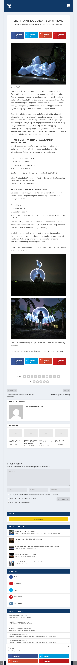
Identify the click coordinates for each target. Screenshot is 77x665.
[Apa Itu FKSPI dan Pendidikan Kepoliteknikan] (11, 563)
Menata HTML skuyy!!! (59, 441)
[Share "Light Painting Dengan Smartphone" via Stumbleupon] (51, 376)
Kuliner (38, 533)
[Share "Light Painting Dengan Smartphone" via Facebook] (24, 376)
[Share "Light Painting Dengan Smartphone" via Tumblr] (36, 376)
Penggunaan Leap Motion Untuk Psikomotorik (30, 441)
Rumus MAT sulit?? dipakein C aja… (45, 441)
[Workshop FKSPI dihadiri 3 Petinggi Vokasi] (11, 540)
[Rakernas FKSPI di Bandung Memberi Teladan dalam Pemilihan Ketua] (11, 548)
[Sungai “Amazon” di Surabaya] (11, 532)
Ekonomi (33, 533)
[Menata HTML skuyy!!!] (61, 433)
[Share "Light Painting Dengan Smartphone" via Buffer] (47, 376)
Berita (24, 548)
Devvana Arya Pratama (29, 24)
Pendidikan (43, 533)
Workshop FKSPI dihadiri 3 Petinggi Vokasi (28, 539)
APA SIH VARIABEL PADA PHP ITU (15, 441)
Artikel (49, 24)
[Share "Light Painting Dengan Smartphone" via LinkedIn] (43, 376)
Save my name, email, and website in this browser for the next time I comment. (34, 495)
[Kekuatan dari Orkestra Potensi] (11, 555)
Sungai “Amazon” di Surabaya (25, 531)
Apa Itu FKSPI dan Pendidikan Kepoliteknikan (29, 562)
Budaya (28, 533)
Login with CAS (38, 519)
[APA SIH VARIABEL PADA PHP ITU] (15, 433)
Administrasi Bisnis (15, 622)
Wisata (58, 533)
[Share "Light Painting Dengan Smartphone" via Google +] (32, 376)
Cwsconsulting (14, 616)
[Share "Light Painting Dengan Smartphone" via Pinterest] (39, 376)
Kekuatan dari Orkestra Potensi (25, 554)
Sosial (48, 533)
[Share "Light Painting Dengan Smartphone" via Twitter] (28, 376)
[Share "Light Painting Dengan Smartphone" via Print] (58, 376)
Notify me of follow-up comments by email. (23, 498)
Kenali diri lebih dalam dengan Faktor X (24, 630)
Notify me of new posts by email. (20, 502)
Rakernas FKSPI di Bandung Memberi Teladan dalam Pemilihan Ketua (37, 547)
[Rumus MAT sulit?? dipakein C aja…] (46, 433)
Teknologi (53, 533)
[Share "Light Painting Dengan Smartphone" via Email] (54, 376)
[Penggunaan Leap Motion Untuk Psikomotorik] (31, 433)
